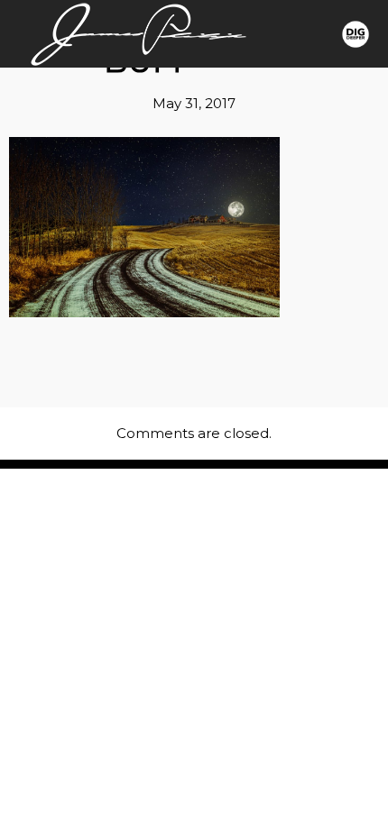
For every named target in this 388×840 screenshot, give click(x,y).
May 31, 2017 (194, 103)
